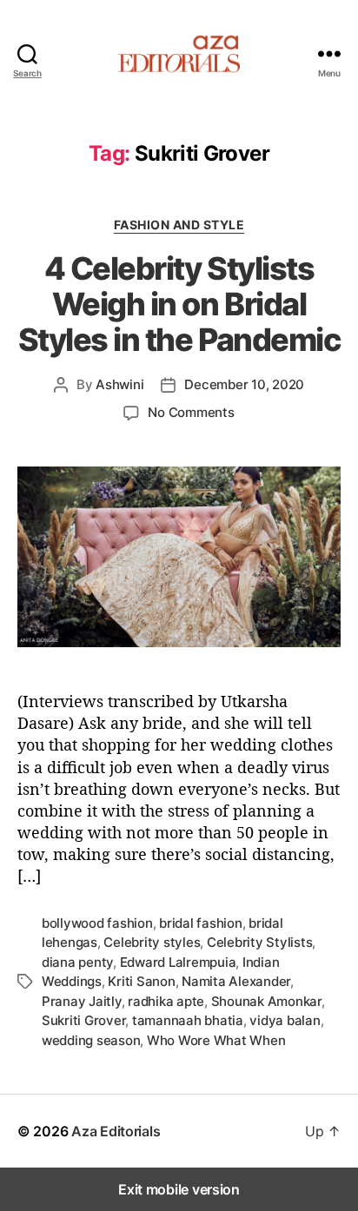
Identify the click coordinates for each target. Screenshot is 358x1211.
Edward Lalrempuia (178, 962)
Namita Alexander (236, 981)
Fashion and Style (179, 224)
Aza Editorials (115, 1131)
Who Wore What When (216, 1040)
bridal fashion (200, 923)
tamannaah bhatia (187, 1020)
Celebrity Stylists (259, 942)
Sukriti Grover (83, 1020)
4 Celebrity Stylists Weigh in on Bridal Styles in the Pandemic (179, 304)
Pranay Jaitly (82, 1001)
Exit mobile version (179, 1189)
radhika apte (166, 1001)
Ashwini (119, 384)
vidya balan (284, 1020)
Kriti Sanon (141, 981)
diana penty (77, 962)
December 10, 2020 (244, 384)
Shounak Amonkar (266, 1001)
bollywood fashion (97, 923)
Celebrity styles (151, 942)
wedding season (91, 1040)
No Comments (191, 412)
